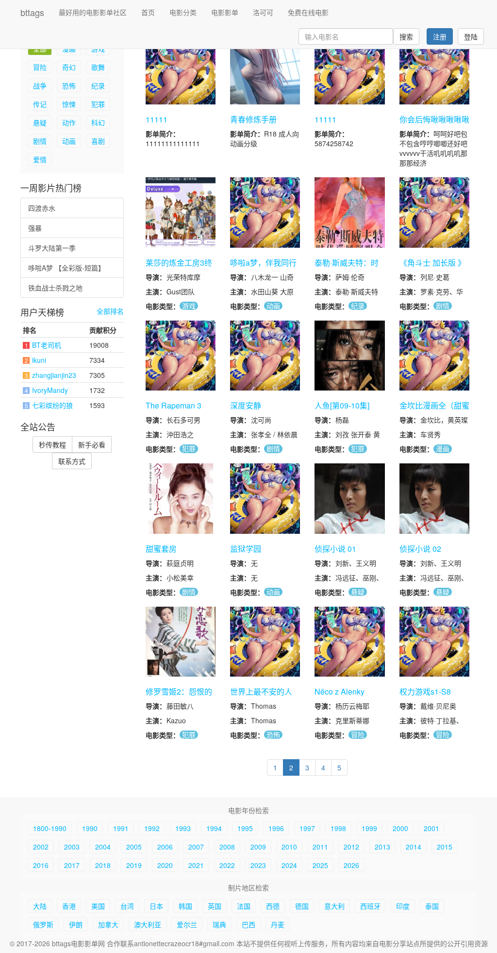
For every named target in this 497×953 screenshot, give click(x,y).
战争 (40, 85)
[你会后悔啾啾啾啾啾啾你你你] (434, 69)
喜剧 (98, 141)
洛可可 (263, 12)
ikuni (39, 360)
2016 (41, 865)
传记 (40, 104)
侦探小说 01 (335, 548)
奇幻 (69, 67)
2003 (72, 846)
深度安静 (245, 405)
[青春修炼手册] (265, 69)
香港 (69, 906)
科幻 (98, 122)
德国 (302, 906)
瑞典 (219, 924)
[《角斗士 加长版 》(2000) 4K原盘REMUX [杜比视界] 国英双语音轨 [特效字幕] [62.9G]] (434, 212)
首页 (148, 12)
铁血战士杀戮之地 (55, 287)
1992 (152, 828)
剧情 (40, 141)
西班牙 (370, 906)
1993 (183, 828)
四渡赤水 (41, 208)
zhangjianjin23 (54, 375)
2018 (103, 865)
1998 (338, 828)
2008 (227, 846)
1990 (90, 828)
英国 (214, 906)
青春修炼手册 (253, 119)
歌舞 (98, 67)
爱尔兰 (187, 924)
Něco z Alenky (339, 691)
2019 (134, 865)
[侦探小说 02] (434, 498)
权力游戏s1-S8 (425, 691)
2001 (431, 828)
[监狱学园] (265, 498)
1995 (245, 828)
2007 (196, 846)
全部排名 (110, 311)
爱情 (40, 159)
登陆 (471, 36)
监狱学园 (245, 548)
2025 (320, 865)
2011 (320, 846)
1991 (121, 828)
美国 (98, 906)
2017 (72, 865)
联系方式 (71, 461)
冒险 (40, 67)
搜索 (406, 36)
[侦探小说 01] (349, 498)
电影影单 (224, 12)
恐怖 (69, 85)
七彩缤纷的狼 (52, 405)
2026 (351, 865)
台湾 (127, 906)
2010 (289, 846)
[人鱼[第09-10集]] (349, 356)
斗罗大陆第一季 (52, 248)
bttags (32, 12)
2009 (258, 846)
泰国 (432, 906)
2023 (258, 865)
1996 (276, 828)
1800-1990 (49, 828)
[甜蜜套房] (180, 498)
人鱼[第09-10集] (342, 405)
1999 (369, 828)
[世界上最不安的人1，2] (265, 642)
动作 (69, 122)
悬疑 (40, 122)
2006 (165, 846)
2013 (382, 846)
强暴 (35, 228)
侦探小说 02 (420, 548)
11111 (156, 119)
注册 (440, 36)
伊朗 (76, 924)
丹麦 (277, 924)
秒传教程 (52, 444)
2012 (351, 846)
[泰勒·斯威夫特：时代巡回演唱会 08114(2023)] (349, 212)
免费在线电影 (308, 12)
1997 (307, 828)
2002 (41, 846)
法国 (243, 906)
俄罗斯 (43, 924)
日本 (156, 906)
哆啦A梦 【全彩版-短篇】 (66, 267)
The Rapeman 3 (173, 405)
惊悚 (69, 104)
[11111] (180, 69)
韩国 (185, 906)
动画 (69, 141)
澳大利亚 (147, 924)
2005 (134, 846)
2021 (196, 865)
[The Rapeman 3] (180, 356)
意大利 (334, 906)
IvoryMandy (50, 390)
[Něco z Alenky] (349, 642)
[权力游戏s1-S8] (434, 642)
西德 (273, 906)
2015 (444, 846)
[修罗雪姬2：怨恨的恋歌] (180, 642)
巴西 (248, 924)
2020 (165, 865)
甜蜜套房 (161, 548)
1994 (214, 828)
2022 (227, 865)
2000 (400, 828)
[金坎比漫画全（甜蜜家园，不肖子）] (434, 356)
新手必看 (91, 444)
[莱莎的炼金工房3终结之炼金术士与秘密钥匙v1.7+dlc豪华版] (180, 212)
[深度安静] (265, 356)
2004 (103, 846)
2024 (289, 865)
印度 (403, 906)
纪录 (98, 85)
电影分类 (183, 12)
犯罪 (98, 104)
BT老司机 (46, 345)
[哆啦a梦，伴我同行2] (265, 212)
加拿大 (108, 924)
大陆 (40, 906)
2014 (413, 846)
